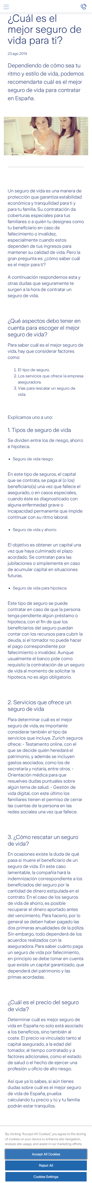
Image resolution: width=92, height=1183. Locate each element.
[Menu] (6, 7)
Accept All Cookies (46, 1154)
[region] (46, 1154)
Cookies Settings (45, 1177)
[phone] (86, 6)
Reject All (46, 1165)
